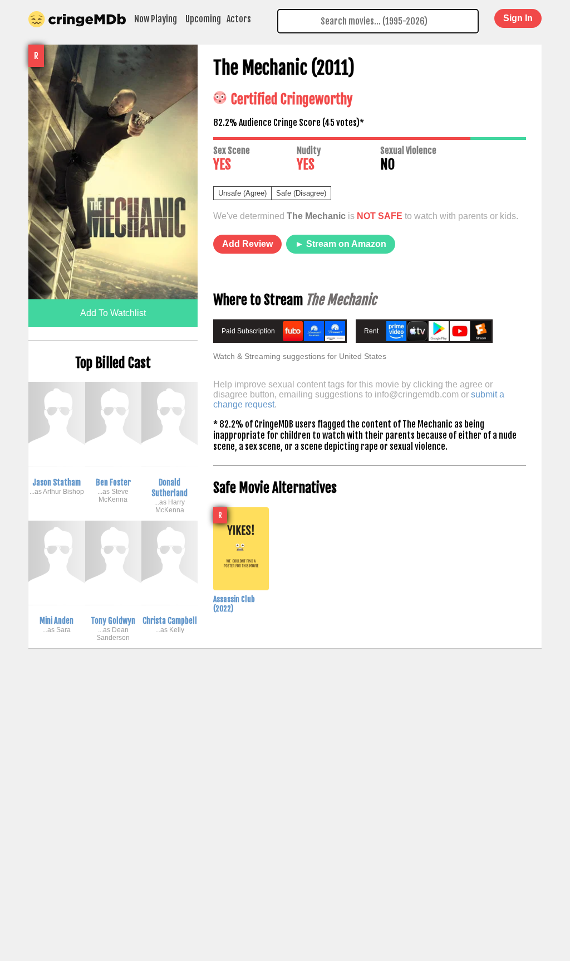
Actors (239, 19)
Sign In (518, 18)
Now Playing (155, 19)
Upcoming (203, 19)
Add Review (247, 244)
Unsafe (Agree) (242, 193)
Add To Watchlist (113, 313)
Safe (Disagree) (301, 193)
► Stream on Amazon (340, 244)
